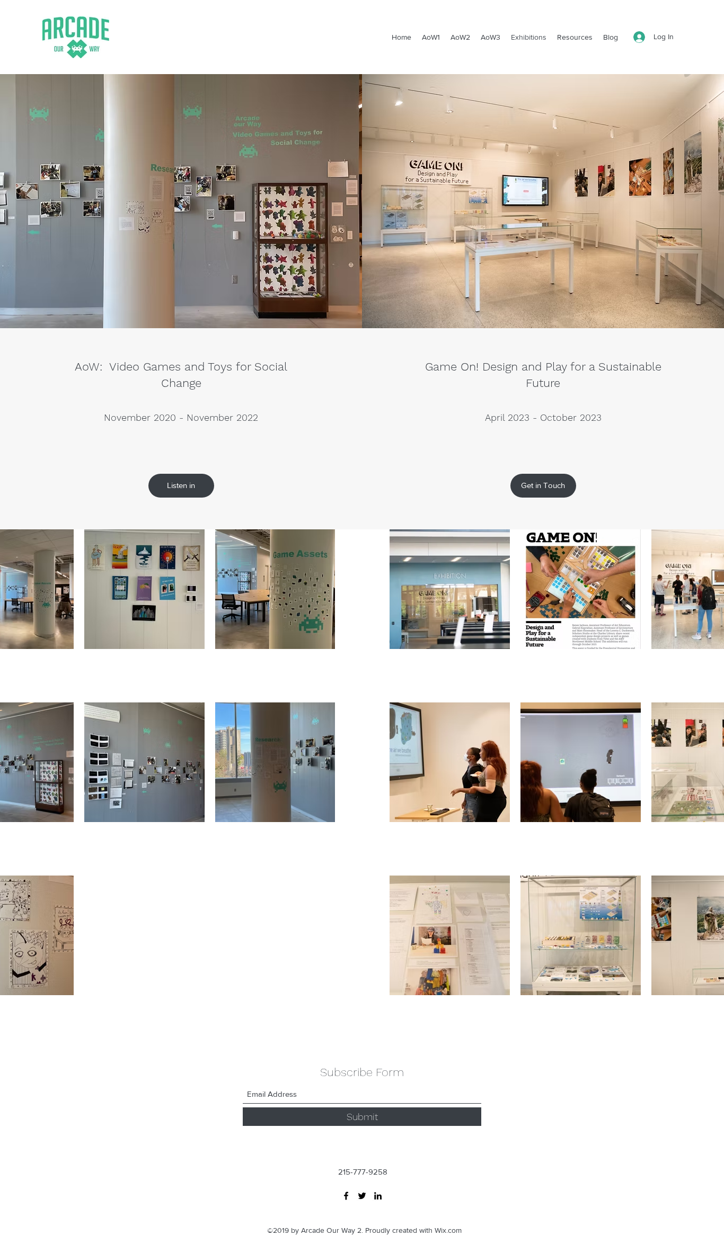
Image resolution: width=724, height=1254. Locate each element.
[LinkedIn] (378, 1195)
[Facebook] (346, 1195)
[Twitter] (362, 1195)
